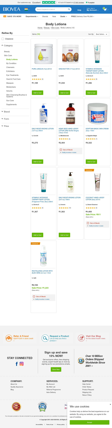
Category (8, 45)
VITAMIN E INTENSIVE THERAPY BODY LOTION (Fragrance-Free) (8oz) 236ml (42, 200)
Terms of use (49, 424)
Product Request (88, 389)
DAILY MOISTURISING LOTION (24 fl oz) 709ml (69, 198)
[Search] (69, 9)
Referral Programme (53, 389)
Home (40, 27)
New (54, 16)
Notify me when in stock (69, 152)
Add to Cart (37, 93)
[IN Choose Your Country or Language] (27, 9)
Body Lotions (12, 59)
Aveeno (62, 204)
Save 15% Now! (14, 16)
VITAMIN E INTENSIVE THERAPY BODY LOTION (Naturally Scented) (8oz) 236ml (97, 71)
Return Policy (87, 395)
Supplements (11, 104)
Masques (9, 83)
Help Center (86, 384)
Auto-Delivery (51, 392)
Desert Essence (93, 204)
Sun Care (10, 100)
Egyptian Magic (92, 136)
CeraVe (36, 136)
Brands (45, 16)
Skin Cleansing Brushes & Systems (16, 95)
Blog (12, 389)
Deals (62, 16)
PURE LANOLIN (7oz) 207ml (42, 69)
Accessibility (39, 424)
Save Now (56, 369)
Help (79, 10)
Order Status (86, 387)
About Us (14, 384)
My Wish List (50, 387)
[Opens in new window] (17, 363)
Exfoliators (10, 71)
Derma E (90, 76)
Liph (35, 278)
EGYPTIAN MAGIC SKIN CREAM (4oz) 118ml (97, 130)
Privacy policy (61, 424)
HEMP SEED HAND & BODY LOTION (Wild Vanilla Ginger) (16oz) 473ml (69, 131)
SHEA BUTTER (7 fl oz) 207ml (69, 69)
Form (6, 118)
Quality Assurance (17, 387)
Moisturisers (11, 87)
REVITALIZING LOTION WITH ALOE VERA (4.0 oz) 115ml (42, 272)
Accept (89, 422)
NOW (35, 76)
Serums (9, 91)
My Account (50, 384)
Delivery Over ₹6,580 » (82, 16)
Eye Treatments (12, 75)
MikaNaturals (64, 136)
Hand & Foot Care (13, 79)
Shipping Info (86, 392)
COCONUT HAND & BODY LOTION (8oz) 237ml (95, 198)
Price (6, 125)
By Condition (11, 63)
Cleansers (10, 67)
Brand (7, 111)
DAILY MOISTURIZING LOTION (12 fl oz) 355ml (43, 130)
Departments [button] (31, 16)
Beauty (47, 27)
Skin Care (55, 27)
